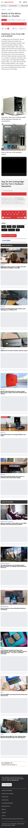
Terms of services (18, 198)
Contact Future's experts (7, 793)
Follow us (16, 28)
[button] (26, 2)
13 (17, 214)
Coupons (4, 812)
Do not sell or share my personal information (12, 818)
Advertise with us (6, 806)
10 (7, 214)
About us (4, 809)
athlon (9, 226)
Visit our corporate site (12, 780)
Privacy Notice (20, 199)
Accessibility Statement (7, 803)
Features (4, 20)
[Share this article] (2, 28)
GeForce (4, 230)
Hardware (11, 230)
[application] (14, 166)
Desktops (4, 9)
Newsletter (24, 28)
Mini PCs (9, 9)
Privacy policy (5, 796)
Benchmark (20, 226)
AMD (17, 230)
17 (23, 214)
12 (14, 214)
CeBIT (3, 226)
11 (10, 214)
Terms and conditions (7, 790)
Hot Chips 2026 (13, 5)
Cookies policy (5, 800)
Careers (3, 815)
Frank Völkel (12, 20)
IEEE (14, 226)
